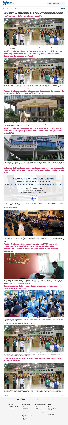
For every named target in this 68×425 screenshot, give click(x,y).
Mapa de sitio (11, 408)
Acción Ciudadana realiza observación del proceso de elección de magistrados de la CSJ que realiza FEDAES (34, 92)
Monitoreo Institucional (18, 8)
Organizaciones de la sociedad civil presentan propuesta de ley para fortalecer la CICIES (33, 287)
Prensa (38, 8)
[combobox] (56, 3)
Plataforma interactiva (13, 406)
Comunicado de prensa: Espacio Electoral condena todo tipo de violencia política (32, 359)
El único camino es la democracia (19, 323)
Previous (6, 395)
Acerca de (10, 404)
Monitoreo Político (7, 8)
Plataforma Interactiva (30, 8)
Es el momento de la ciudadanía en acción (23, 16)
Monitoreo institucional (40, 404)
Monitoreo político (26, 404)
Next (62, 395)
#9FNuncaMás (10, 207)
